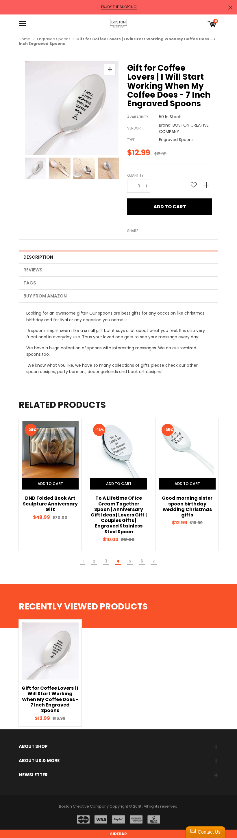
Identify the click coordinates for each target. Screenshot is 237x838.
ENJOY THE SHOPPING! (119, 7)
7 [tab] (153, 561)
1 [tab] (83, 561)
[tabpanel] (50, 484)
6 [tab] (141, 561)
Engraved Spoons (54, 39)
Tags (29, 283)
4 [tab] (117, 561)
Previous (30, 167)
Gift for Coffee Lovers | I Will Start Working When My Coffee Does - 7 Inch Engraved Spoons (50, 699)
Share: (133, 230)
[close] (230, 7)
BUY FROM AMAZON (45, 296)
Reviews (32, 270)
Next (112, 167)
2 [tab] (94, 561)
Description (38, 257)
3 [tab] (106, 561)
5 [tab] (130, 561)
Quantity (135, 175)
